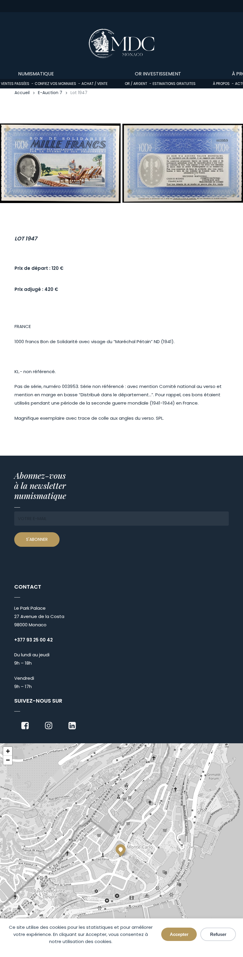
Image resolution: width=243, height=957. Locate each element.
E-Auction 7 (50, 93)
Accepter (179, 934)
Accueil (22, 93)
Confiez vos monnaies (55, 83)
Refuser (218, 934)
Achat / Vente (94, 83)
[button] (121, 849)
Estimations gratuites (174, 83)
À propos (221, 83)
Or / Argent (136, 83)
